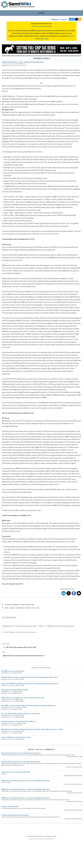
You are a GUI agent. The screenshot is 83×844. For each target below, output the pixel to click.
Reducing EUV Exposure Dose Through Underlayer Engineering (20, 753)
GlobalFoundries (13, 65)
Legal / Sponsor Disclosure (36, 839)
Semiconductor (22, 65)
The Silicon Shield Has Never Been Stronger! (15, 815)
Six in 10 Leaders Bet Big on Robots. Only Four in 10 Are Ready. (20, 713)
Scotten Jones (7, 64)
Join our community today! (41, 26)
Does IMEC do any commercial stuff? (12, 671)
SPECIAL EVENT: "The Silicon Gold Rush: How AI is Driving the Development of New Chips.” (29, 677)
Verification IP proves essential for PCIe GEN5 (15, 772)
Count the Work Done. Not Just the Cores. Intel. (16, 737)
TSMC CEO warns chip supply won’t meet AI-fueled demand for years (22, 698)
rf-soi (32, 608)
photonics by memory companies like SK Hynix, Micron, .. (19, 721)
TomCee (9, 693)
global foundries (17, 608)
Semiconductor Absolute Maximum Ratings (14, 690)
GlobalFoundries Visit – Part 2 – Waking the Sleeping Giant (23, 62)
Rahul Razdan (67, 784)
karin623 (9, 709)
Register (56, 19)
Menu (43, 13)
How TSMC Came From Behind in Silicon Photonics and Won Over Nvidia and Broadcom (28, 705)
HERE (32, 239)
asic (7, 608)
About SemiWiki (49, 839)
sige (38, 608)
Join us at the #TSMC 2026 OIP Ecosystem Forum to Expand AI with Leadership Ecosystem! (29, 683)
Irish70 (11, 699)
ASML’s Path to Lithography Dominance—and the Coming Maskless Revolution (25, 781)
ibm (27, 608)
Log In (64, 19)
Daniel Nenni (10, 679)
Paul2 (10, 691)
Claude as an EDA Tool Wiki (9, 806)
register (11, 632)
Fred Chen (11, 731)
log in (18, 632)
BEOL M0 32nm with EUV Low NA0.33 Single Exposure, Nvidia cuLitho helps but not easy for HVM (31, 729)
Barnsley (9, 673)
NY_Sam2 (9, 725)
